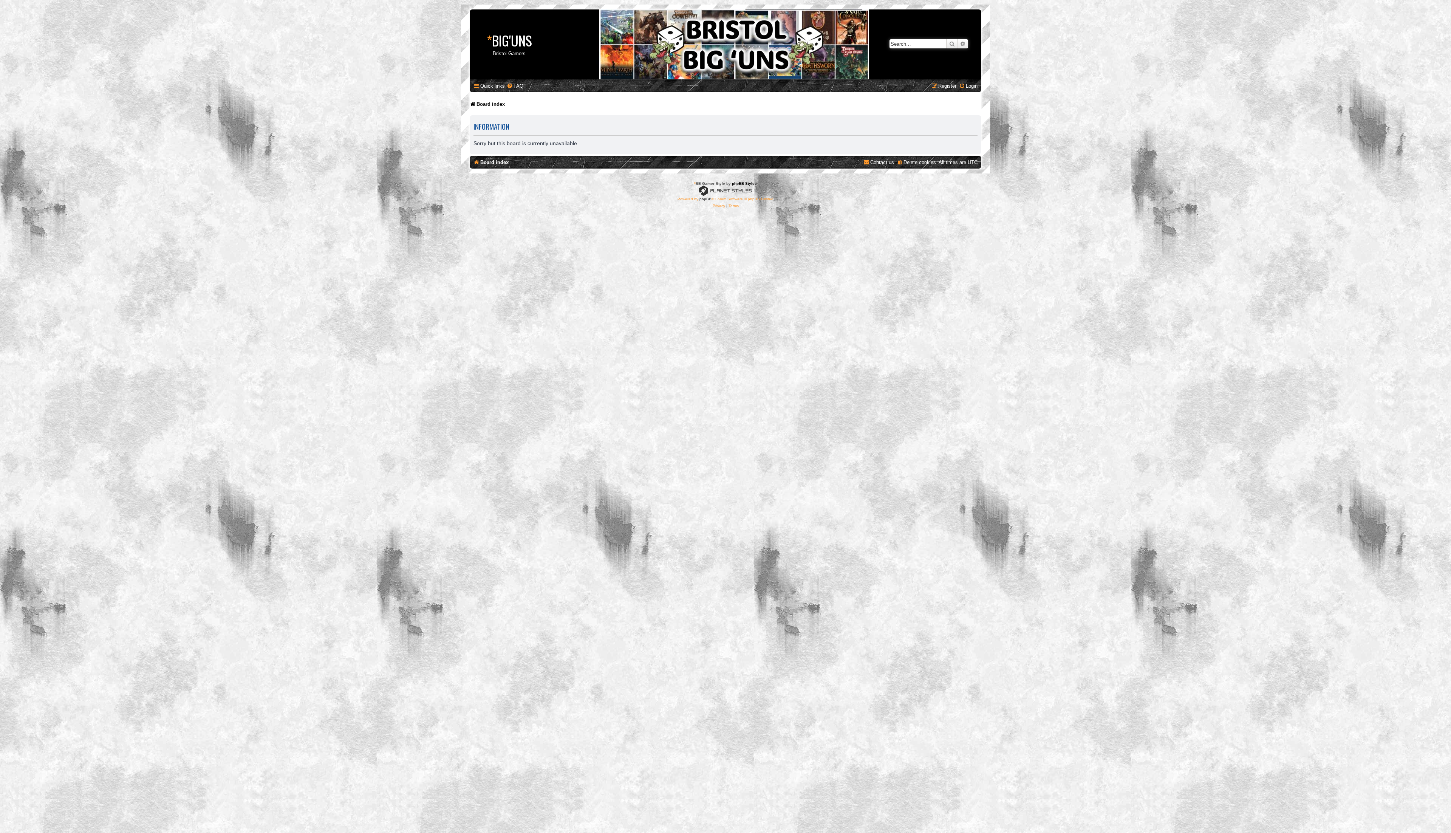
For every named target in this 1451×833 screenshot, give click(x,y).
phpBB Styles (744, 183)
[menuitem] (515, 86)
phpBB (705, 199)
